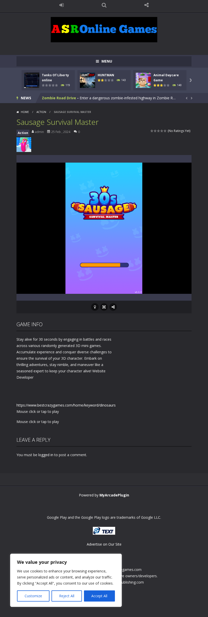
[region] (66, 580)
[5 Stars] (165, 130)
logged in (45, 454)
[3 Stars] (158, 130)
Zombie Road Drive (59, 97)
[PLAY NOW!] (31, 80)
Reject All (66, 595)
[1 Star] (152, 130)
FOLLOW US (147, 5)
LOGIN (62, 5)
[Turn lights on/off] (95, 307)
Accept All (99, 595)
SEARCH (104, 5)
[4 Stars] (162, 130)
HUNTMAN (106, 75)
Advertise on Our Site (104, 544)
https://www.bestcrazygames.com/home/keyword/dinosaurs (66, 405)
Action (41, 112)
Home (25, 112)
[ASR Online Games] (104, 29)
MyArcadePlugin (114, 495)
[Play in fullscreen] (104, 307)
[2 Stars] (155, 130)
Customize (33, 595)
